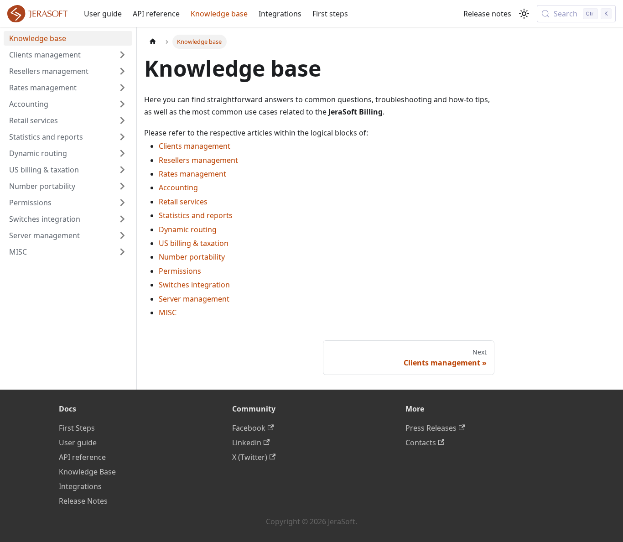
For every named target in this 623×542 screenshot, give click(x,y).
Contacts (420, 443)
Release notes (487, 14)
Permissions (180, 271)
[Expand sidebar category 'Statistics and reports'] (122, 137)
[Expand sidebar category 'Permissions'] (122, 202)
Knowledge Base (87, 472)
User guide (103, 14)
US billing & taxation (193, 243)
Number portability (192, 257)
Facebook (248, 428)
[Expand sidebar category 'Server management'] (122, 235)
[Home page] (152, 42)
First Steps (77, 428)
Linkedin (246, 443)
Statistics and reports (196, 215)
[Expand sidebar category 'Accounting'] (122, 104)
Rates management (192, 174)
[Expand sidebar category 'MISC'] (122, 252)
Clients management (194, 146)
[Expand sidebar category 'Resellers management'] (122, 71)
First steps (330, 14)
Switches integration (194, 285)
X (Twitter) (249, 457)
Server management (194, 299)
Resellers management (198, 160)
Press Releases (431, 428)
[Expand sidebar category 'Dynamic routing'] (122, 153)
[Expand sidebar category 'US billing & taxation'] (122, 169)
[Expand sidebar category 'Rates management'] (122, 87)
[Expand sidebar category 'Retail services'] (122, 120)
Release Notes (83, 501)
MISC (168, 312)
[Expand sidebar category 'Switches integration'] (122, 219)
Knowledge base (219, 14)
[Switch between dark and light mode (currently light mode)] (524, 13)
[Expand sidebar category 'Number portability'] (122, 186)
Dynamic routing (188, 229)
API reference (156, 14)
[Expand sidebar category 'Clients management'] (122, 54)
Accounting (178, 187)
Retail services (183, 202)
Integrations (280, 14)
